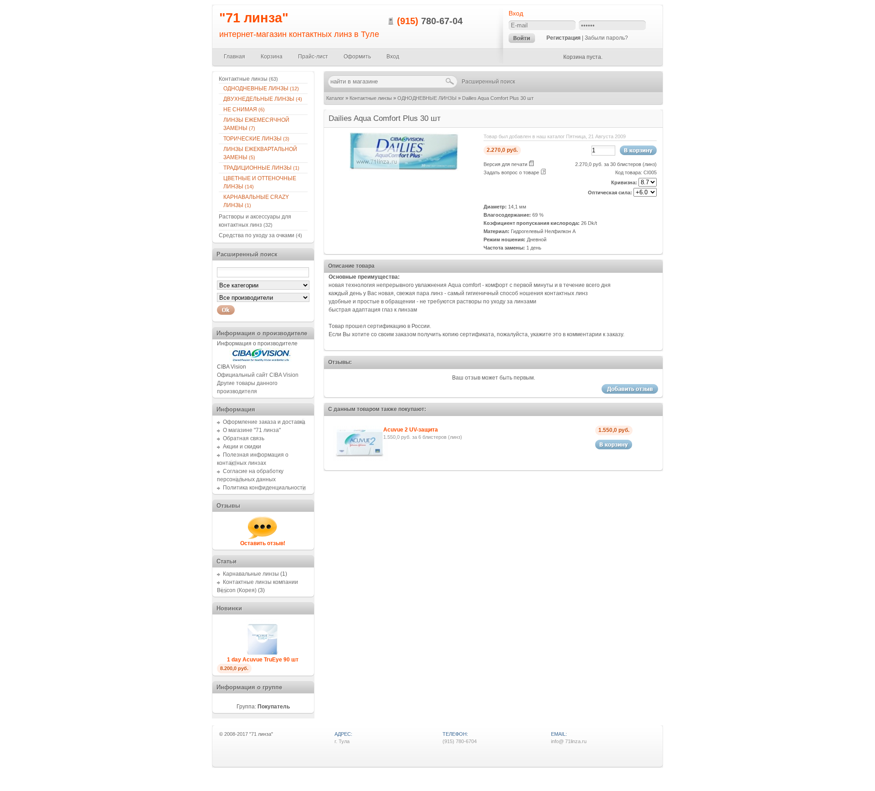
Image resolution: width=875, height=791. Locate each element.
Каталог (335, 98)
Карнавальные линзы (251, 574)
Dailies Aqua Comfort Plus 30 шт (498, 98)
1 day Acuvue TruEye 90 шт (263, 659)
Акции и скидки (242, 446)
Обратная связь (243, 438)
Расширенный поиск (488, 81)
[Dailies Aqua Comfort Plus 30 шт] (403, 169)
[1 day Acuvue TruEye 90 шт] (262, 653)
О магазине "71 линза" (252, 430)
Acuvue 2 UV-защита (410, 430)
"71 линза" (253, 17)
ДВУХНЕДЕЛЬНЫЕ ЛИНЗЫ (262, 99)
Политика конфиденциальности (264, 487)
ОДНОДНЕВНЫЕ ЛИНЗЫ (427, 98)
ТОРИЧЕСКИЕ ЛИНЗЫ (256, 138)
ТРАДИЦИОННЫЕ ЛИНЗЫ (261, 168)
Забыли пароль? (606, 38)
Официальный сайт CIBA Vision (258, 375)
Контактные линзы (371, 98)
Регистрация (563, 38)
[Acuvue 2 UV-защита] (360, 459)
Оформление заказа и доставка (264, 422)
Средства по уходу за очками (260, 235)
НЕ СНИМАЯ (244, 109)
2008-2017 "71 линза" (248, 734)
